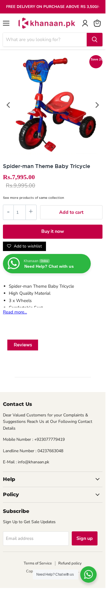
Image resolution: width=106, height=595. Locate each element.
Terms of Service (38, 563)
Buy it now (52, 231)
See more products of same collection (33, 197)
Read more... (15, 312)
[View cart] (97, 23)
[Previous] (9, 105)
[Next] (96, 105)
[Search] (94, 39)
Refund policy (70, 563)
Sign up (84, 538)
